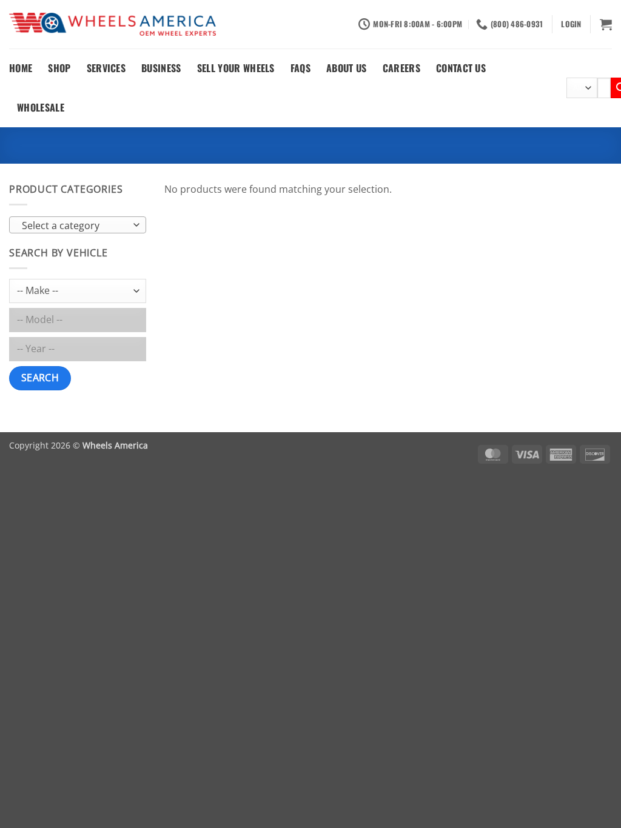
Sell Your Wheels (236, 68)
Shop (59, 68)
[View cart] (606, 24)
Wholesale (40, 107)
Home (20, 68)
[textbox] (75, 225)
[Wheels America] (112, 24)
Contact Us (461, 68)
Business (161, 68)
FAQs (300, 68)
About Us (346, 68)
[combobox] (77, 224)
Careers (401, 68)
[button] (571, 24)
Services (106, 68)
